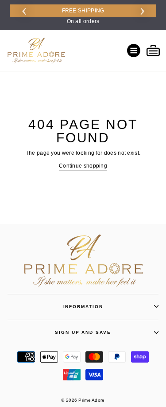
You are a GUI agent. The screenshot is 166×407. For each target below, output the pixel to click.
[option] (83, 15)
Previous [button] (24, 10)
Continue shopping (83, 166)
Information (83, 306)
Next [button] (142, 10)
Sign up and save (83, 332)
